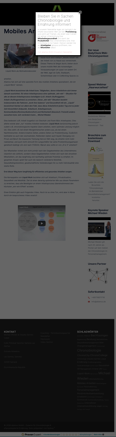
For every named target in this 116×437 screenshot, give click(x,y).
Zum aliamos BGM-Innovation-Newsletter (55, 52)
